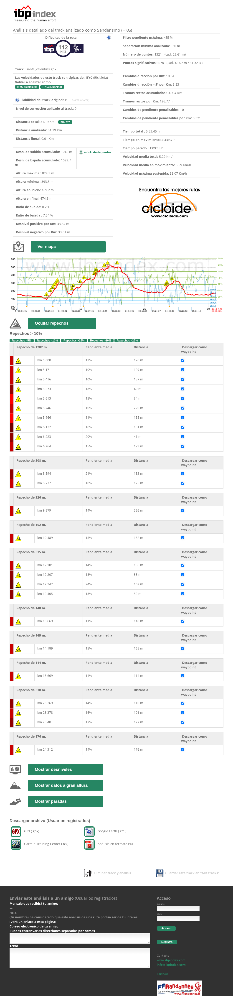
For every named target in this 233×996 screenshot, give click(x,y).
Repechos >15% (74, 340)
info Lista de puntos (97, 152)
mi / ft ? (65, 122)
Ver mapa (47, 246)
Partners (162, 974)
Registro (166, 942)
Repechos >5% (21, 340)
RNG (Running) (52, 87)
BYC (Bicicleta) (27, 87)
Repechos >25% (127, 340)
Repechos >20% (100, 340)
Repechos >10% (47, 340)
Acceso (166, 928)
